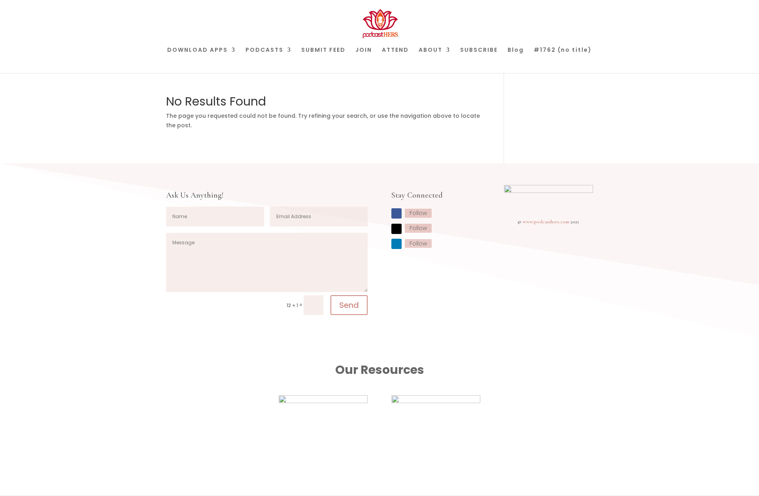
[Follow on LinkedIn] (396, 244)
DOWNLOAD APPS (197, 50)
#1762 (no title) (563, 50)
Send (349, 305)
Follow (418, 213)
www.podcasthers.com (546, 222)
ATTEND (395, 50)
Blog (516, 50)
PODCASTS (264, 50)
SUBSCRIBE (479, 50)
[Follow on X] (396, 229)
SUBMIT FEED (323, 50)
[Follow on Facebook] (396, 213)
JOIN (363, 50)
